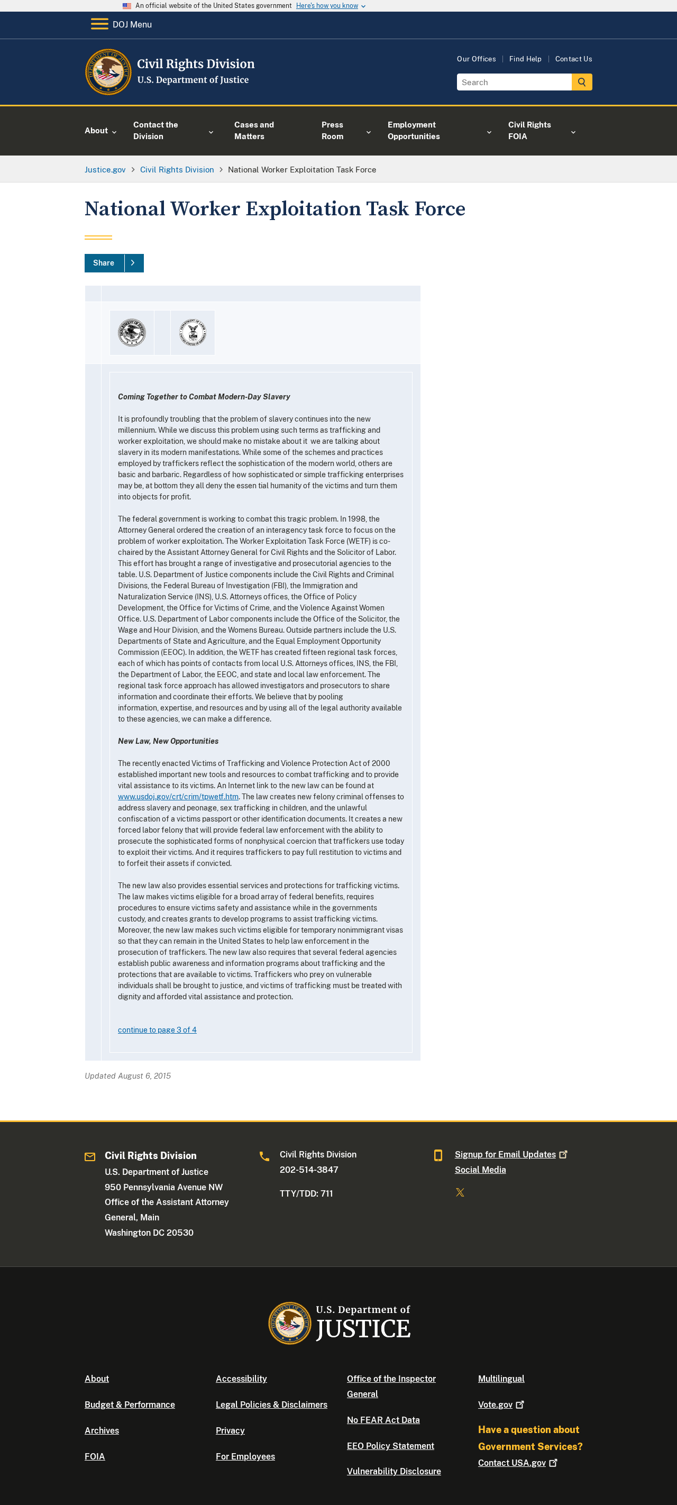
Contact (512, 1463)
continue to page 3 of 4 (157, 1030)
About (97, 1379)
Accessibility (241, 1379)
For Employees (245, 1457)
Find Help (525, 59)
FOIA (95, 1457)
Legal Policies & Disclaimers (271, 1405)
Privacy (230, 1431)
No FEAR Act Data (383, 1420)
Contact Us (573, 59)
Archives (102, 1431)
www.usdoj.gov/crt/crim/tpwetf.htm (178, 796)
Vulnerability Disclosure (394, 1471)
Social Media (480, 1170)
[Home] (171, 92)
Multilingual (501, 1379)
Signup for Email (505, 1155)
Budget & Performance (130, 1405)
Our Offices (476, 59)
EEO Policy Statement (390, 1446)
